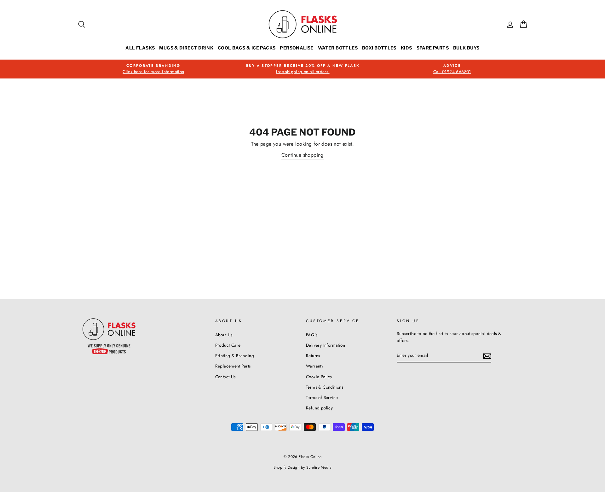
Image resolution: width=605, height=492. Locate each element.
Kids (406, 47)
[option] (153, 69)
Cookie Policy (319, 376)
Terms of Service (322, 397)
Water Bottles (338, 47)
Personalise (296, 47)
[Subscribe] (487, 355)
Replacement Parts (233, 366)
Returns (313, 355)
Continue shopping (302, 155)
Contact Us (225, 376)
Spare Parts (433, 47)
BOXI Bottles (379, 47)
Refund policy (319, 408)
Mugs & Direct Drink (186, 47)
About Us (224, 335)
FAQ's (311, 335)
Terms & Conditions (324, 387)
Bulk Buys (466, 47)
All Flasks (140, 47)
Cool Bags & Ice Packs (246, 47)
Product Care (228, 345)
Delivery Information (325, 345)
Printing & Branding (234, 355)
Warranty (314, 366)
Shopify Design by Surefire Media (303, 467)
